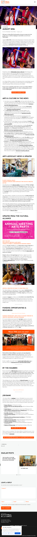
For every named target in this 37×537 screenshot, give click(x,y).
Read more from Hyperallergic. (14, 109)
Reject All (11, 533)
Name (3, 501)
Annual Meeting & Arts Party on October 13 (17, 43)
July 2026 (3, 445)
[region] (12, 530)
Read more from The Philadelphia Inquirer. (13, 130)
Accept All (17, 533)
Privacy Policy (23, 525)
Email (15, 501)
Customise (5, 533)
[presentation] (27, 460)
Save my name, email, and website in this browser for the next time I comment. (16, 504)
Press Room (17, 525)
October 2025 (24, 468)
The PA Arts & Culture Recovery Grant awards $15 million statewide (9, 459)
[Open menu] (35, 2)
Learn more (11, 433)
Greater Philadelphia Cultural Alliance (10, 31)
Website (27, 501)
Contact (12, 525)
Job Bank (13, 398)
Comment (4, 488)
